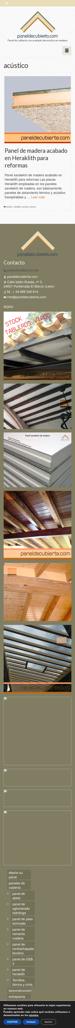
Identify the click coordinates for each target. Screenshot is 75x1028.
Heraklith (17, 206)
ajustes (33, 1015)
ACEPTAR (12, 1022)
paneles (25, 206)
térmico (33, 206)
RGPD (8, 306)
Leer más (38, 196)
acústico (9, 206)
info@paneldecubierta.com (26, 296)
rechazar (31, 1022)
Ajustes (48, 1022)
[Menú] (66, 50)
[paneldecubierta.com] (37, 25)
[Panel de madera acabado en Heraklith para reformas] (37, 109)
